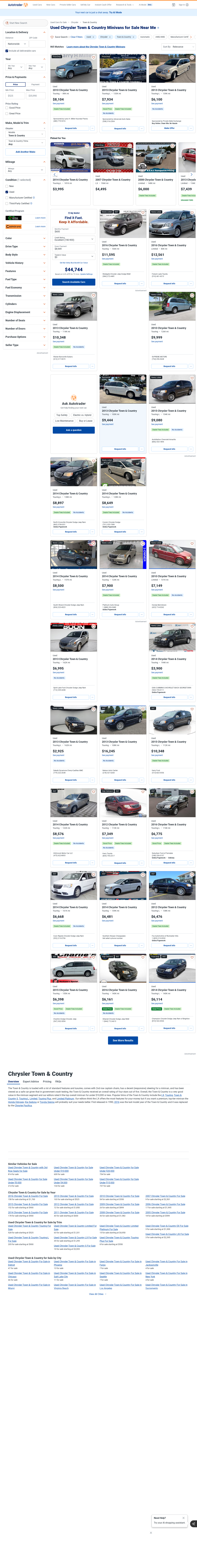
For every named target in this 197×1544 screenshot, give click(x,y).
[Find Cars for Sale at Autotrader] (18, 5)
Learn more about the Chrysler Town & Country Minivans (96, 46)
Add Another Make (25, 151)
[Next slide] (191, 174)
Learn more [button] (40, 218)
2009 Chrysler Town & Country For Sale (119, 1204)
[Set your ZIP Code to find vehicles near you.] (158, 28)
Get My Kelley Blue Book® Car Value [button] (74, 263)
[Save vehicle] (93, 57)
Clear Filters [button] (76, 37)
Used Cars (37, 5)
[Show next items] (190, 37)
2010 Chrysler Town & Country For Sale (119, 1196)
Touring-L (24, 1098)
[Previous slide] (55, 174)
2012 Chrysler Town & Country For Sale (74, 1204)
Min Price (9, 90)
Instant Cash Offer (103, 5)
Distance (9, 38)
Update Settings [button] (86, 274)
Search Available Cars (73, 282)
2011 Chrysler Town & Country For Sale (74, 1212)
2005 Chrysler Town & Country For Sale (165, 1212)
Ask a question (73, 430)
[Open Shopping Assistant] (193, 1523)
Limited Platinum (65, 1098)
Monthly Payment (62, 229)
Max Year (32, 66)
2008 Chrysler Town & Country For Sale (119, 1212)
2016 (116, 1102)
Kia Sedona (31, 1102)
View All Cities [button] (96, 1294)
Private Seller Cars (68, 5)
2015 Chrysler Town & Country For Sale (28, 1204)
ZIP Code (33, 38)
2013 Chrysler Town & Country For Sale (74, 1196)
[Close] (183, 1518)
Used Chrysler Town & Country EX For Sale (167, 1226)
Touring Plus (44, 1098)
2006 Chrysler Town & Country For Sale (165, 1204)
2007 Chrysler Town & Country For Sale (165, 1196)
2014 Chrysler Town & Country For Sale (28, 1212)
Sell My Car (85, 5)
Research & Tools (123, 5)
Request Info (71, 128)
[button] (173, 4)
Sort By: (167, 46)
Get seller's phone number (113, 938)
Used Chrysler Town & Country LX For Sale (75, 1237)
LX (162, 1095)
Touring (169, 1095)
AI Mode (145, 5)
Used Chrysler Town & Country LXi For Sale (167, 1234)
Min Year (11, 66)
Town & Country (90, 22)
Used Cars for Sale (58, 22)
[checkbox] (12, 108)
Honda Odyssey (16, 1102)
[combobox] (25, 22)
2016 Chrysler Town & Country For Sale (28, 1196)
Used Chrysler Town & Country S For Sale (74, 1245)
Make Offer (169, 128)
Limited (33, 1098)
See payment (58, 103)
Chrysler (74, 22)
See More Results (123, 1040)
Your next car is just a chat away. (98, 12)
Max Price (30, 90)
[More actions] (92, 128)
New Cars (50, 5)
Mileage (11, 169)
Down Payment (61, 246)
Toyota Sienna (47, 1102)
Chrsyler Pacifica (23, 1105)
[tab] (13, 1081)
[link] (108, 113)
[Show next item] (141, 389)
